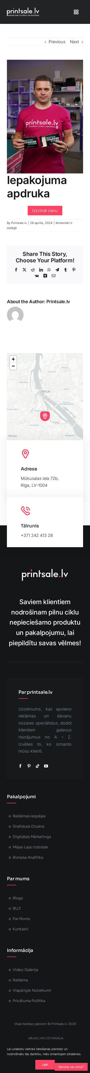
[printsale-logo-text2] (23, 9)
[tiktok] (37, 766)
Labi (45, 1064)
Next (74, 41)
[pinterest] (29, 766)
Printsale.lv (19, 223)
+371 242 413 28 (37, 535)
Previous (57, 41)
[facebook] (20, 766)
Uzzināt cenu (45, 210)
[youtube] (46, 766)
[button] (45, 416)
